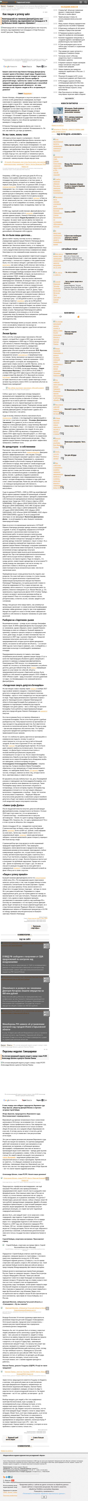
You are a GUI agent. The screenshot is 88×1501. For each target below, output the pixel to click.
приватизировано (33, 452)
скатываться (23, 355)
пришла (33, 689)
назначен (29, 213)
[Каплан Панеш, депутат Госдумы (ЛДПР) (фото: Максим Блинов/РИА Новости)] (25, 1373)
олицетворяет (40, 878)
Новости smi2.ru (7, 1451)
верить (33, 668)
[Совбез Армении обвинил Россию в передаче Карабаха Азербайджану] (58, 186)
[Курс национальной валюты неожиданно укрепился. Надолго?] (58, 145)
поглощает (6, 377)
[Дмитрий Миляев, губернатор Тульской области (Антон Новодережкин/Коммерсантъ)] (25, 1309)
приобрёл (10, 830)
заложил (36, 198)
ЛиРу (12, 1477)
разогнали (6, 265)
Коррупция (28, 93)
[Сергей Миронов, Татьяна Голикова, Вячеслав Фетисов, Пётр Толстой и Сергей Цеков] (58, 292)
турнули (11, 746)
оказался (43, 711)
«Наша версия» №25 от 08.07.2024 (37, 918)
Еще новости (69, 98)
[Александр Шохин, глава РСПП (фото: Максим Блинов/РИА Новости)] (25, 1179)
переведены (7, 418)
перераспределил (9, 187)
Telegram (7, 1477)
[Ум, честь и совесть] (58, 274)
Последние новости (69, 6)
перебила (20, 301)
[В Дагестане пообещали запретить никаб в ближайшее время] (58, 237)
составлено (33, 770)
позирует (17, 868)
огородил (23, 835)
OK (44, 1497)
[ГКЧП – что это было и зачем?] (58, 455)
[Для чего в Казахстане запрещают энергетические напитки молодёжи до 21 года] (58, 261)
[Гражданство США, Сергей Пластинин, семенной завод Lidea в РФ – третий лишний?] (58, 165)
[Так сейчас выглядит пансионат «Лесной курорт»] (25, 388)
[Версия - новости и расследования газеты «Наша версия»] (6, 3)
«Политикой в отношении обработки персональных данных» (43, 1493)
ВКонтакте (9, 1477)
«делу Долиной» (9, 1157)
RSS (4, 1477)
